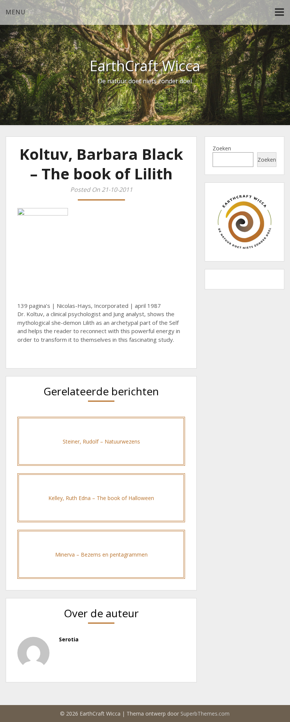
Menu (16, 12)
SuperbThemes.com (205, 713)
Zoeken (222, 148)
